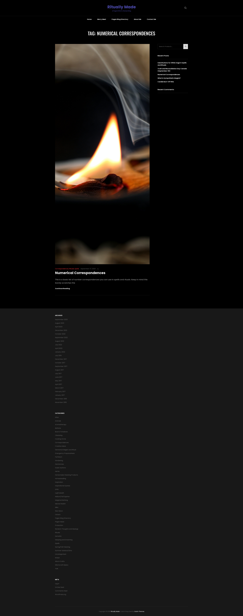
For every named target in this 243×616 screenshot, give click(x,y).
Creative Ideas (60, 446)
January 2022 (60, 352)
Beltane (58, 428)
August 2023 (59, 323)
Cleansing (58, 435)
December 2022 (61, 330)
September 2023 (61, 319)
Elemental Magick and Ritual (65, 450)
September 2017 (61, 366)
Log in (57, 584)
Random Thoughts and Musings (66, 529)
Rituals (71, 269)
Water (57, 558)
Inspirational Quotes (62, 486)
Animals (58, 421)
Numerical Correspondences (80, 272)
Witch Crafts (60, 561)
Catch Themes (139, 611)
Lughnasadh (59, 493)
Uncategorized (60, 554)
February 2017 (60, 391)
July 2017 (58, 373)
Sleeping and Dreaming (63, 540)
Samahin (58, 536)
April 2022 (58, 348)
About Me (137, 19)
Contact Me (151, 19)
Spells (77, 269)
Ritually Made (121, 7)
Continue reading (62, 288)
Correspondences (62, 269)
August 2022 (59, 341)
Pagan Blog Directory (120, 19)
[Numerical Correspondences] (102, 154)
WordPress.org (60, 594)
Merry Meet (101, 19)
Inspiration (59, 482)
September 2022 (61, 337)
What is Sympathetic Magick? (169, 78)
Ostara (57, 514)
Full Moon (58, 457)
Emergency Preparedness (65, 453)
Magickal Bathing (61, 500)
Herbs (57, 471)
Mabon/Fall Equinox (62, 496)
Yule (56, 568)
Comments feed (61, 591)
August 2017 (59, 370)
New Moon (59, 511)
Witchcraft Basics (61, 565)
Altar (57, 417)
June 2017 (58, 377)
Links (57, 489)
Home (89, 19)
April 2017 (58, 384)
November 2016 (61, 402)
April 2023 (58, 327)
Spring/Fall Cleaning (62, 547)
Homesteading (60, 478)
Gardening (59, 460)
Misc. (57, 507)
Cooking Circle (60, 439)
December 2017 (61, 359)
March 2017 (59, 388)
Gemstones (59, 464)
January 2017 (60, 395)
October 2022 (60, 334)
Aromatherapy (60, 424)
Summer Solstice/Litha (63, 550)
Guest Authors (60, 468)
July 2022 (58, 345)
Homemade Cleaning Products (66, 475)
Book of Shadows (61, 432)
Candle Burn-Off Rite (166, 82)
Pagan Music (59, 522)
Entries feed (59, 587)
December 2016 (61, 399)
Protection (59, 525)
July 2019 (58, 355)
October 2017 (60, 363)
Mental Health (60, 504)
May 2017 (58, 381)
